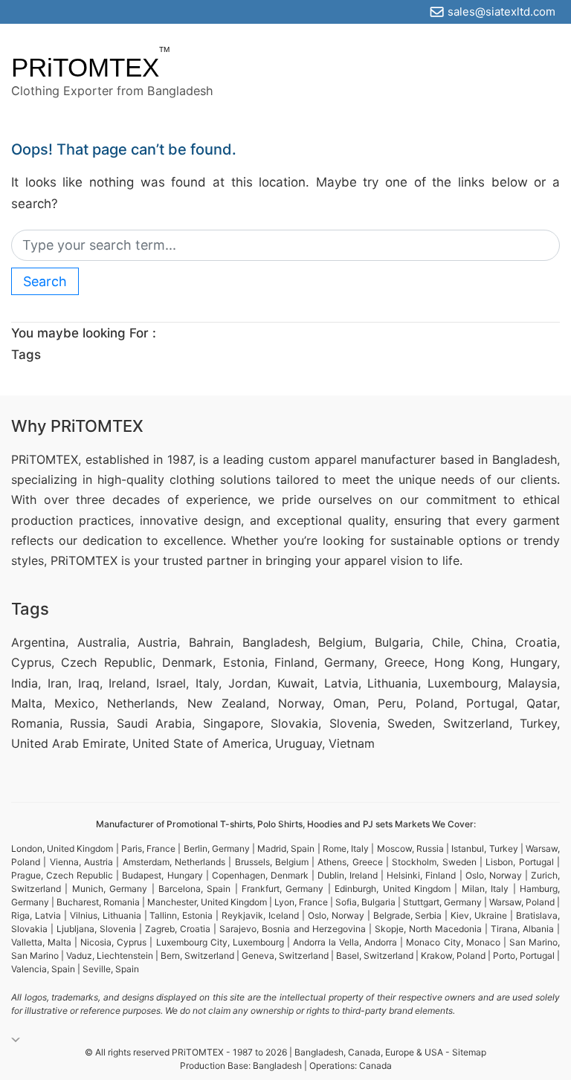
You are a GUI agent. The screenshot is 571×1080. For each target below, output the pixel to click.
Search (45, 281)
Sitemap (469, 1052)
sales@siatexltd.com (501, 11)
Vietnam (352, 743)
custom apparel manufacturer (352, 459)
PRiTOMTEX (85, 67)
